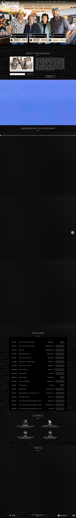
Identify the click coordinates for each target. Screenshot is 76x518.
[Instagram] (72, 7)
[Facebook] (73, 7)
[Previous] (8, 22)
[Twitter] (75, 7)
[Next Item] (72, 232)
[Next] (68, 22)
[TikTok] (71, 7)
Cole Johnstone (44, 426)
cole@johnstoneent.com (54, 426)
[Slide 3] (38, 42)
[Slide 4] (37, 42)
